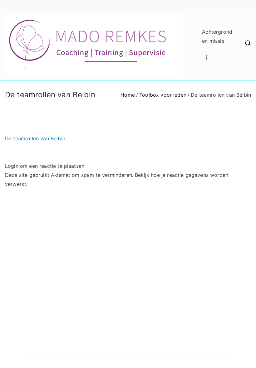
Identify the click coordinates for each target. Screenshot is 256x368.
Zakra (194, 356)
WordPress (219, 356)
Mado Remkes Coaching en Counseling (104, 356)
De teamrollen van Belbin (35, 138)
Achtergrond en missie (217, 36)
